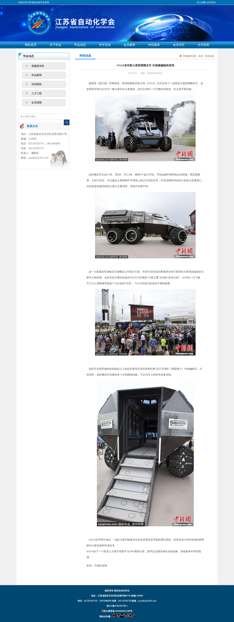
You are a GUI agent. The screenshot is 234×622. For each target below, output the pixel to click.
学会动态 (80, 44)
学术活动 (105, 44)
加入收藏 (201, 2)
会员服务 (129, 44)
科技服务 (154, 44)
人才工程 (36, 93)
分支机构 (203, 44)
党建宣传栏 (37, 66)
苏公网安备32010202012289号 (118, 611)
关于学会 (55, 44)
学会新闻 (36, 75)
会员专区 (179, 44)
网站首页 (31, 44)
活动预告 (36, 84)
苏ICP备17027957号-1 (117, 606)
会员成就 (36, 102)
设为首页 (211, 2)
